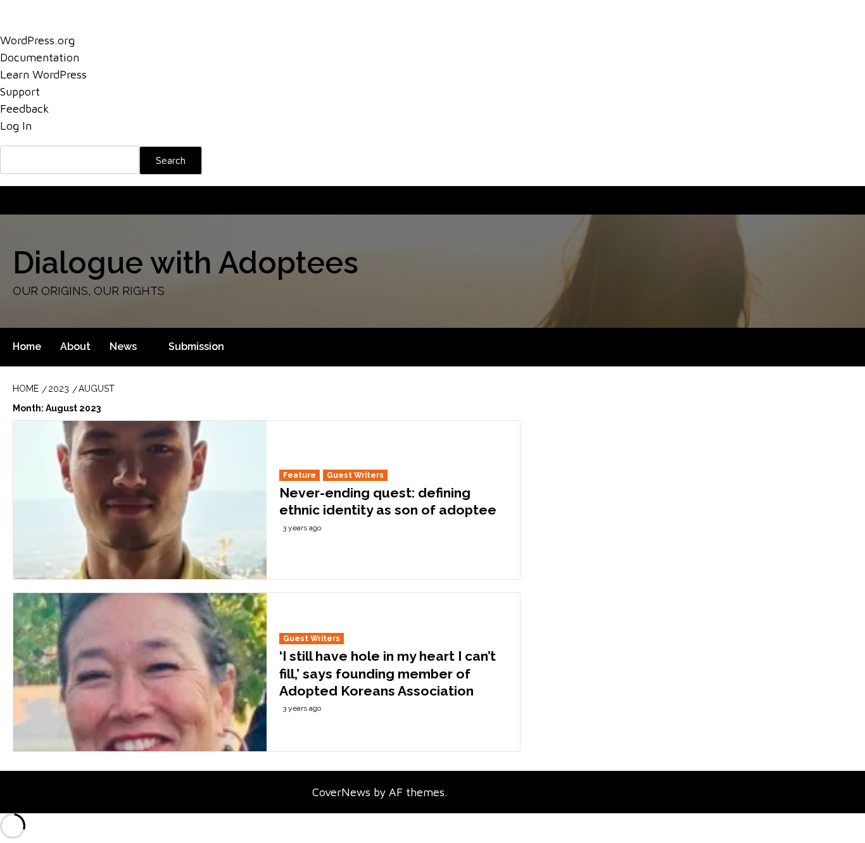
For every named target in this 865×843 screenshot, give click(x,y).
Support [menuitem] (20, 91)
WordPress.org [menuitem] (37, 40)
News (102, 200)
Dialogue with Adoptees (185, 262)
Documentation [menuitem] (39, 57)
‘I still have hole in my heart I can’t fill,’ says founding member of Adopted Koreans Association (387, 673)
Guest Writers (355, 475)
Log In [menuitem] (16, 125)
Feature (299, 475)
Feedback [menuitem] (24, 108)
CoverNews (341, 792)
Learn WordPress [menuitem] (43, 74)
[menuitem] (432, 160)
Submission (151, 200)
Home (24, 200)
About (63, 200)
